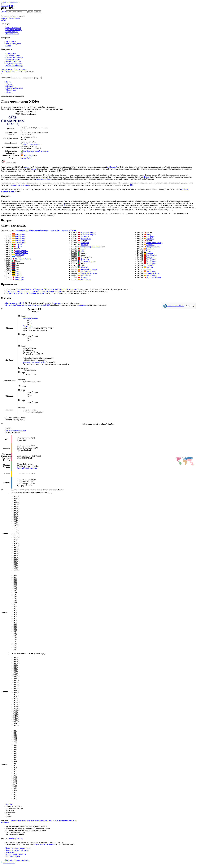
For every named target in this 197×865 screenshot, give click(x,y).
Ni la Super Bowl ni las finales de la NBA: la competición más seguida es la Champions (48, 289)
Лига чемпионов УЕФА (175, 306)
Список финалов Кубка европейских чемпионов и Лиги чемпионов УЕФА (45, 230)
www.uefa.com (26, 158)
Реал (49, 179)
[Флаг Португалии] (13, 245)
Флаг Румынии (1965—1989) (89, 247)
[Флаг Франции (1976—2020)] (79, 261)
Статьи (11, 71)
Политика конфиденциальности (17, 848)
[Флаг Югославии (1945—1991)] (79, 257)
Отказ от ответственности (15, 854)
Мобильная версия (12, 856)
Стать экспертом (20, 69)
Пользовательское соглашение (17, 850)
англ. (27, 167)
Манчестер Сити (152, 273)
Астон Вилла (86, 239)
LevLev (19, 838)
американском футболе (20, 185)
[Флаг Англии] (13, 259)
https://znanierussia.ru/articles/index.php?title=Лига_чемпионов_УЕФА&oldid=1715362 (43, 820)
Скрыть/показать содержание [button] (12, 96)
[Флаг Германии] (79, 269)
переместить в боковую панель (23, 78)
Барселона (85, 259)
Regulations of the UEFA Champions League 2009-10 (26, 293)
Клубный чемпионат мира (31, 144)
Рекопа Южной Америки (27, 468)
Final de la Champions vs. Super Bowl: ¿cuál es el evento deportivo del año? (34, 291)
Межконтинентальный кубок (34, 362)
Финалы (9, 804)
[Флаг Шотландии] (13, 257)
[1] (130, 185)
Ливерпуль (19, 277)
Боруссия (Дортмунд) (89, 269)
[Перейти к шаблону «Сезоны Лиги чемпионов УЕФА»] (2, 490)
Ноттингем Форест (88, 232)
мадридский (41, 179)
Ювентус (84, 245)
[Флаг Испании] (22, 156)
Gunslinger (12, 838)
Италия (146, 177)
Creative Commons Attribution (45, 844)
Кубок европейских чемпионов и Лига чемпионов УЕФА (27, 305)
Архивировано (56, 303)
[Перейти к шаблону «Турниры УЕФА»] (2, 309)
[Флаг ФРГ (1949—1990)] (13, 271)
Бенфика (18, 245)
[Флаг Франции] (27, 151)
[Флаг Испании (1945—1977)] (13, 234)
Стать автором (6, 69)
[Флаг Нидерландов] (13, 263)
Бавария (18, 271)
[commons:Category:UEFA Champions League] (165, 307)
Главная (4, 71)
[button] (2, 15)
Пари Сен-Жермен (42, 151)
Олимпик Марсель (88, 261)
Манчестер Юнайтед (23, 259)
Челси (148, 251)
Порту (83, 249)
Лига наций (27, 326)
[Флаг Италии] (13, 249)
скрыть (38, 78)
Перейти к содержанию (10, 2)
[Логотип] (12, 125)
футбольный (112, 167)
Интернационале (21, 251)
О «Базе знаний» (11, 852)
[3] (64, 205)
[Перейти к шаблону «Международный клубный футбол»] (2, 424)
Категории (5, 822)
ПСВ (83, 251)
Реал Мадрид (29, 156)
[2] (132, 185)
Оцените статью (9, 863)
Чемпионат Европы (30, 318)
